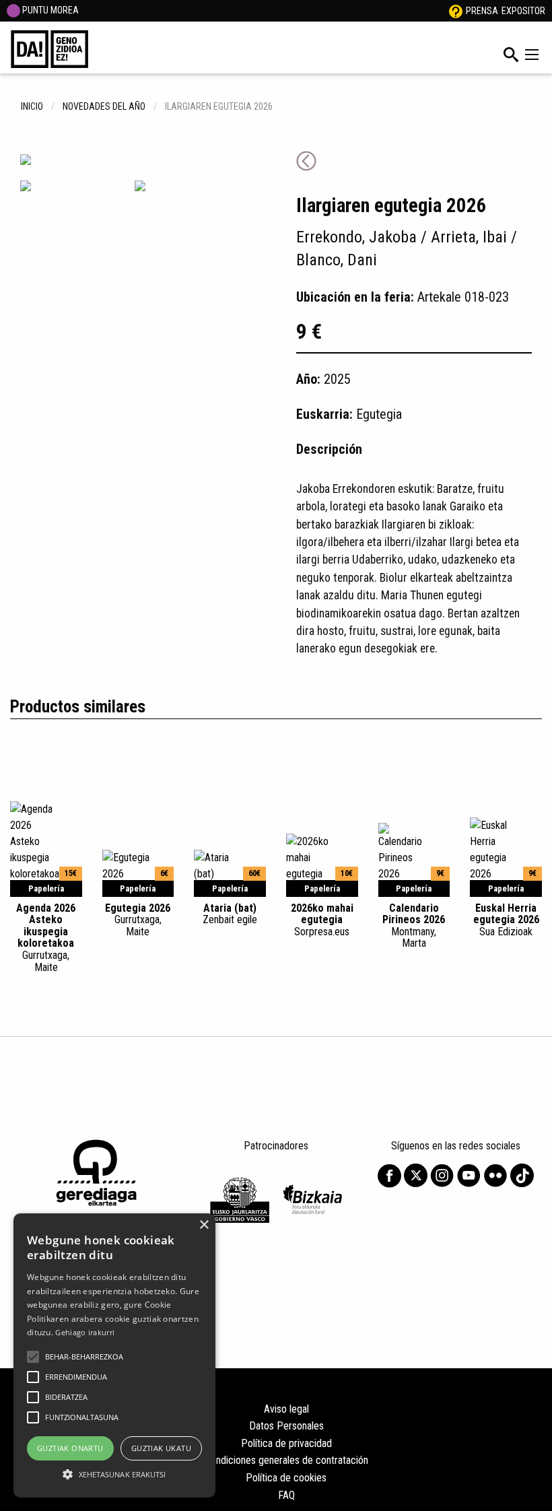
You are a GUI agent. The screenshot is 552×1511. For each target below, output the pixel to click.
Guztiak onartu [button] (70, 1448)
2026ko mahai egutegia (322, 920)
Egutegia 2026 (137, 920)
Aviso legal (286, 1409)
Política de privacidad (286, 1443)
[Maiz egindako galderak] (455, 10)
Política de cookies (286, 1477)
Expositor (523, 10)
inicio (32, 106)
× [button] (204, 1225)
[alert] (114, 1355)
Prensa (482, 10)
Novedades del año (104, 106)
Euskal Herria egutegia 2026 (506, 920)
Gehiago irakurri (84, 1332)
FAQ (286, 1495)
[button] (33, 1356)
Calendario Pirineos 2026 (413, 925)
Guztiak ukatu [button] (161, 1448)
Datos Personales (286, 1425)
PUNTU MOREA (49, 10)
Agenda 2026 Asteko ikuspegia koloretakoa (45, 938)
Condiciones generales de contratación (286, 1460)
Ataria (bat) (230, 914)
